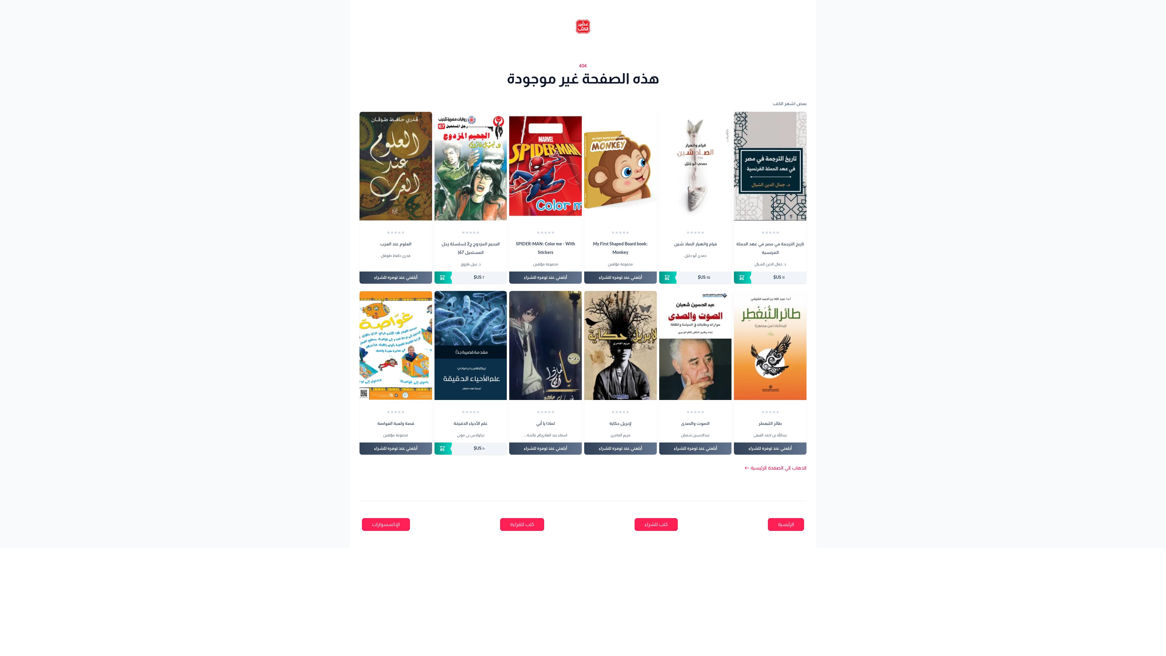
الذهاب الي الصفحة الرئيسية (775, 468)
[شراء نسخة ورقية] (770, 278)
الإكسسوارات (386, 524)
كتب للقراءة (522, 524)
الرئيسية (786, 524)
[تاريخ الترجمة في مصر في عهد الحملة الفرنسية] (770, 166)
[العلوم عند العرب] (396, 166)
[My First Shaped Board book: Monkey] (620, 166)
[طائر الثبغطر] (770, 345)
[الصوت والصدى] (695, 345)
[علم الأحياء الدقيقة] (471, 345)
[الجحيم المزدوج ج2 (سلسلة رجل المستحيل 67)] (471, 166)
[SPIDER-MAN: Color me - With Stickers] (545, 166)
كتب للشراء (656, 524)
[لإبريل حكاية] (620, 345)
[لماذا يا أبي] (545, 345)
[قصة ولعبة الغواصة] (396, 345)
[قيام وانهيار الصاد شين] (695, 166)
